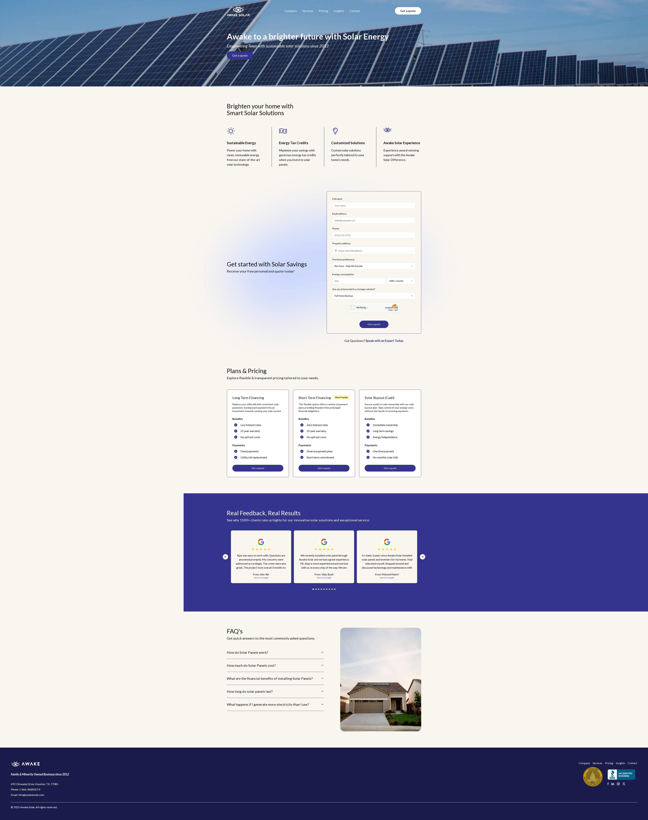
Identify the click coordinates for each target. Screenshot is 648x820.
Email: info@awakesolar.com (27, 794)
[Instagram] (618, 784)
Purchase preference (343, 259)
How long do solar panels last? (250, 691)
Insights (338, 11)
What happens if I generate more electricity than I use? (268, 704)
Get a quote (408, 11)
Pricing (323, 11)
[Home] (238, 10)
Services (307, 11)
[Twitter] (624, 784)
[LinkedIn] (612, 784)
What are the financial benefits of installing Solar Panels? (270, 678)
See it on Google (324, 577)
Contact (354, 11)
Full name (337, 198)
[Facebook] (608, 784)
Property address (341, 243)
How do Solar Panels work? (247, 652)
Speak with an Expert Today (384, 341)
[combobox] (376, 250)
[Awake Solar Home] (40, 763)
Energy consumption (343, 274)
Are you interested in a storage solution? (353, 289)
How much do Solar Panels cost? (251, 665)
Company (290, 11)
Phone (335, 228)
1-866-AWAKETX (29, 789)
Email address (339, 213)
